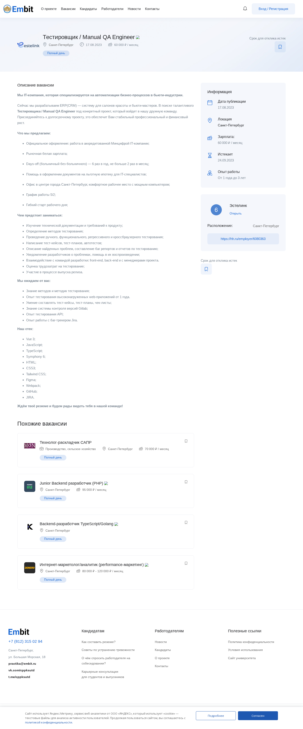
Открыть (236, 213)
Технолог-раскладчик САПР (66, 442)
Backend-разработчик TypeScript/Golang (76, 524)
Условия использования (245, 650)
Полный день (56, 53)
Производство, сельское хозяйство (70, 449)
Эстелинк (238, 205)
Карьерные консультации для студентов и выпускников (103, 674)
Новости (134, 9)
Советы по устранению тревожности (108, 650)
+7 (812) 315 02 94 (25, 641)
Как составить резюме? (99, 642)
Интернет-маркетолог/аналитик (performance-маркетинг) (92, 564)
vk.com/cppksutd (21, 670)
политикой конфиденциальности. (49, 722)
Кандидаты (88, 9)
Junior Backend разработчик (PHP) (71, 483)
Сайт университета (242, 658)
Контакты (152, 9)
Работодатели (112, 9)
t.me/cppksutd (19, 677)
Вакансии (68, 9)
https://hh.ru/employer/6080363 (243, 239)
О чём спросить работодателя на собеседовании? (106, 660)
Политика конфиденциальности (251, 642)
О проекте (49, 9)
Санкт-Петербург (61, 45)
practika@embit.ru (22, 663)
